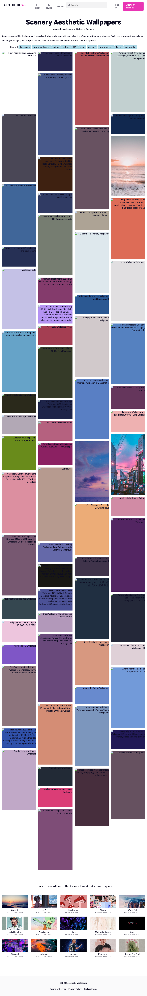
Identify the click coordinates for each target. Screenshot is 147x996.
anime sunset (106, 47)
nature (66, 47)
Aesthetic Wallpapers (63, 29)
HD (74, 47)
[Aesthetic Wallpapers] (14, 6)
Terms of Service (58, 989)
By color (37, 6)
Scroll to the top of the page (140, 990)
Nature (79, 29)
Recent (60, 6)
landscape (25, 47)
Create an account (130, 6)
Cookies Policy (90, 989)
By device (49, 6)
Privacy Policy (75, 989)
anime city (130, 47)
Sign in (117, 6)
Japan (118, 47)
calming (92, 47)
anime (56, 47)
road (82, 47)
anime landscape (41, 47)
